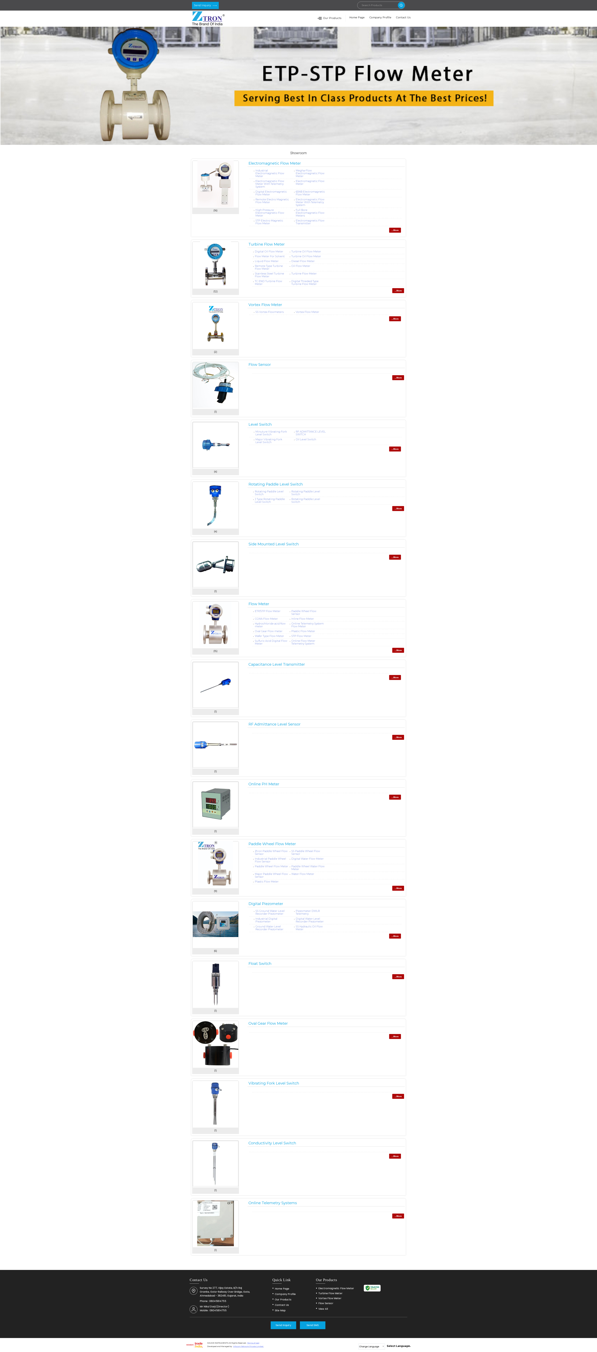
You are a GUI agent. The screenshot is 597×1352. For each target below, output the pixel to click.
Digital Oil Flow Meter (269, 251)
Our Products (332, 18)
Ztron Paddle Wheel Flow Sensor (271, 852)
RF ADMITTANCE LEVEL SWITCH (311, 433)
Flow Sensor (259, 364)
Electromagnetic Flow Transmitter (310, 222)
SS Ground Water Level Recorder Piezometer (270, 912)
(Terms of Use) (253, 1343)
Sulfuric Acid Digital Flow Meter (271, 642)
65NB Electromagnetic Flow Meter (310, 193)
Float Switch (259, 963)
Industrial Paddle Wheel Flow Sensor (270, 860)
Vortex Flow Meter (265, 304)
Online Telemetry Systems (272, 1203)
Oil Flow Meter (300, 266)
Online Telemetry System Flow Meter (307, 625)
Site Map (280, 1310)
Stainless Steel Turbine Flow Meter (269, 275)
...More (395, 230)
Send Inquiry (203, 5)
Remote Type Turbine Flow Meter (269, 267)
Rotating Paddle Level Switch (275, 484)
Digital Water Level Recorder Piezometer (310, 920)
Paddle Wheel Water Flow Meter (308, 868)
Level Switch (260, 424)
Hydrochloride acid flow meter (270, 625)
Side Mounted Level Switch (273, 544)
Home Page (357, 17)
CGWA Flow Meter (266, 618)
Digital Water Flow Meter (307, 858)
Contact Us (403, 17)
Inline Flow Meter (302, 618)
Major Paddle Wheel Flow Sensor (271, 875)
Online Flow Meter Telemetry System (303, 642)
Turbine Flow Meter (266, 244)
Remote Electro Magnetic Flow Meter (272, 201)
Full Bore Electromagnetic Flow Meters (310, 213)
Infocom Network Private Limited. (248, 1346)
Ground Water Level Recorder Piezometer (269, 928)
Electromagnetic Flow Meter (274, 163)
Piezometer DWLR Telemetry (308, 912)
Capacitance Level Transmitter (276, 664)
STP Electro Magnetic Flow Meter (269, 222)
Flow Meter (258, 604)
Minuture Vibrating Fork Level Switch (271, 433)
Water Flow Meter (302, 874)
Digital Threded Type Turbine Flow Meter (305, 283)
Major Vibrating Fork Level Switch (268, 441)
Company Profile (380, 17)
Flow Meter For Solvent (270, 256)
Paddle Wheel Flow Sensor (303, 612)
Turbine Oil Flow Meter (306, 251)
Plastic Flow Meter (303, 631)
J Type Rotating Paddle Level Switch (270, 500)
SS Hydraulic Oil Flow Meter (309, 928)
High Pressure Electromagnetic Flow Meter (269, 213)
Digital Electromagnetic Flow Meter (271, 193)
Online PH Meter (263, 784)
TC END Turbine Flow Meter (268, 283)
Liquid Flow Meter (267, 261)
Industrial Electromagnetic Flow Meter (269, 173)
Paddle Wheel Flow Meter (272, 844)
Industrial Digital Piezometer (266, 920)
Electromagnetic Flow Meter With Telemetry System (269, 184)
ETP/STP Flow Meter (267, 611)
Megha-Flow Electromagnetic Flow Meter (310, 173)
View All (323, 1309)
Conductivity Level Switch (272, 1143)
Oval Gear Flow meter (268, 631)
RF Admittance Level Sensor (274, 724)
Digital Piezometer (265, 903)
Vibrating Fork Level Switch (273, 1083)
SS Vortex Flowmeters (269, 312)
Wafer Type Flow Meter (269, 636)
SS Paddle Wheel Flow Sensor (305, 852)
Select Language (398, 1346)
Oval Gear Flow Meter (268, 1023)
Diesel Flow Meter (303, 261)
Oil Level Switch (306, 439)
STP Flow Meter (301, 636)
